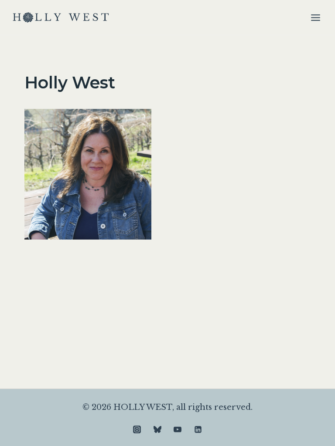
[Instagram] (137, 429)
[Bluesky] (157, 429)
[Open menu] (315, 17)
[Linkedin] (198, 429)
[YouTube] (177, 429)
